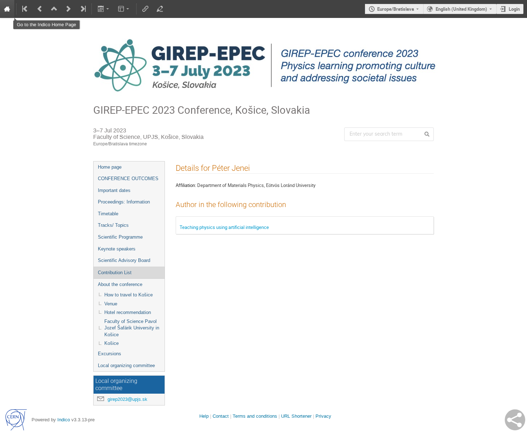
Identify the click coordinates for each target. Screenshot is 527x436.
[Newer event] (68, 9)
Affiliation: (186, 185)
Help (204, 416)
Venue (110, 303)
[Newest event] (82, 9)
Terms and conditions (255, 416)
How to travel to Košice (128, 294)
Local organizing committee (126, 365)
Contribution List (115, 272)
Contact (221, 416)
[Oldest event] (25, 9)
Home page (110, 167)
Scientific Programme (120, 237)
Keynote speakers (117, 249)
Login (514, 9)
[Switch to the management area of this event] (160, 9)
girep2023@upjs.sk (127, 399)
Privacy (323, 416)
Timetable (108, 213)
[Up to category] (54, 9)
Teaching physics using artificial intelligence (224, 227)
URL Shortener (296, 416)
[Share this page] (515, 420)
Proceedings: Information (124, 202)
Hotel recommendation (127, 312)
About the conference (120, 284)
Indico (63, 420)
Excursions (109, 353)
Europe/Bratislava (395, 9)
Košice (111, 343)
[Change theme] (124, 9)
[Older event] (40, 9)
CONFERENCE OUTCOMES (128, 178)
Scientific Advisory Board (124, 260)
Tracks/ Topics (113, 225)
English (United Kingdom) (461, 9)
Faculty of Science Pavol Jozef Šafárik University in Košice (131, 328)
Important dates (114, 190)
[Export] (104, 9)
